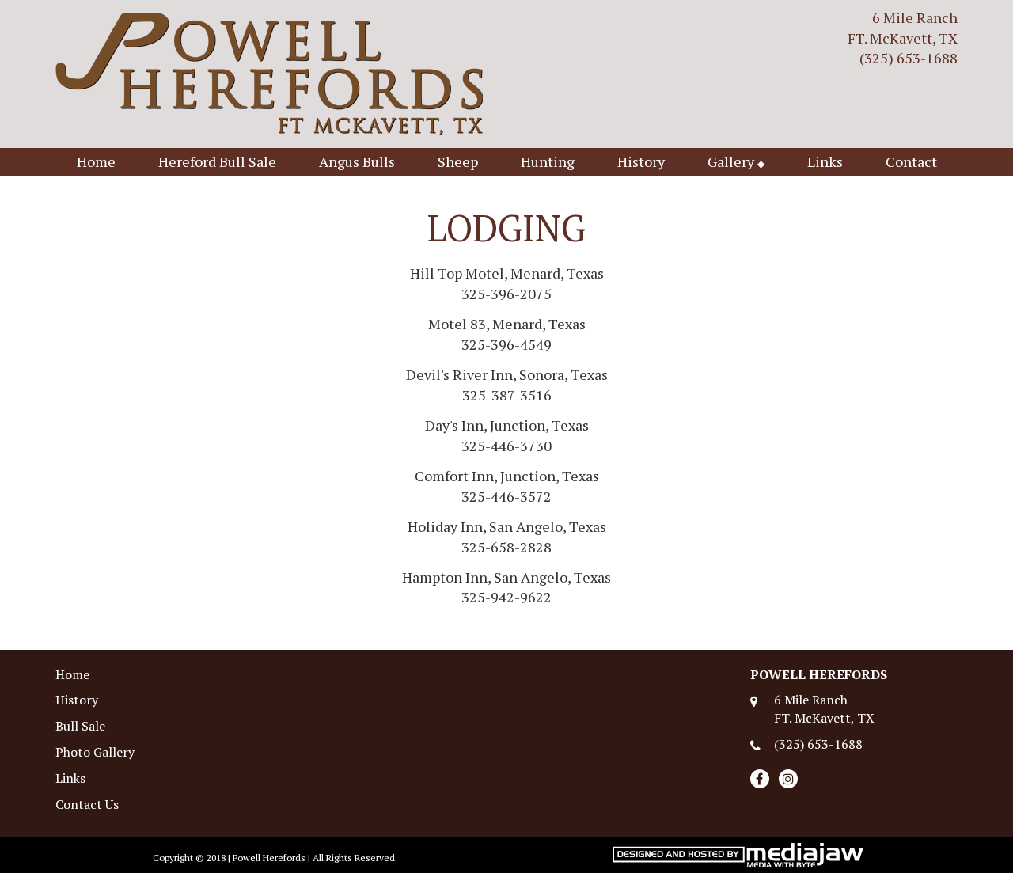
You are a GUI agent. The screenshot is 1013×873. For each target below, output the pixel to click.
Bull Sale (80, 725)
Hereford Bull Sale (217, 161)
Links (825, 161)
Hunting (548, 161)
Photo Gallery (95, 752)
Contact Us (87, 804)
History (641, 161)
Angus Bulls (357, 161)
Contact (911, 161)
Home (96, 161)
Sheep (458, 161)
